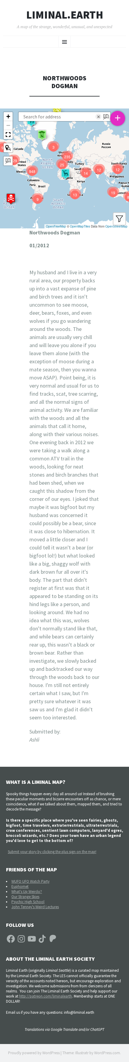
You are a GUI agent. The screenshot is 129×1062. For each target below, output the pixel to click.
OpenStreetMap (116, 226)
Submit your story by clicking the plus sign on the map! (52, 851)
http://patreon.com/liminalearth (45, 996)
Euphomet (19, 886)
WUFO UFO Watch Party (30, 881)
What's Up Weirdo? (26, 891)
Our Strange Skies (25, 896)
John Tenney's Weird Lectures (35, 906)
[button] (11, 199)
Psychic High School (27, 901)
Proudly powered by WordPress (34, 1052)
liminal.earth (64, 15)
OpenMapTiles (80, 226)
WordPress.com (107, 1052)
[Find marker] (8, 147)
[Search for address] (8, 160)
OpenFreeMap (56, 226)
